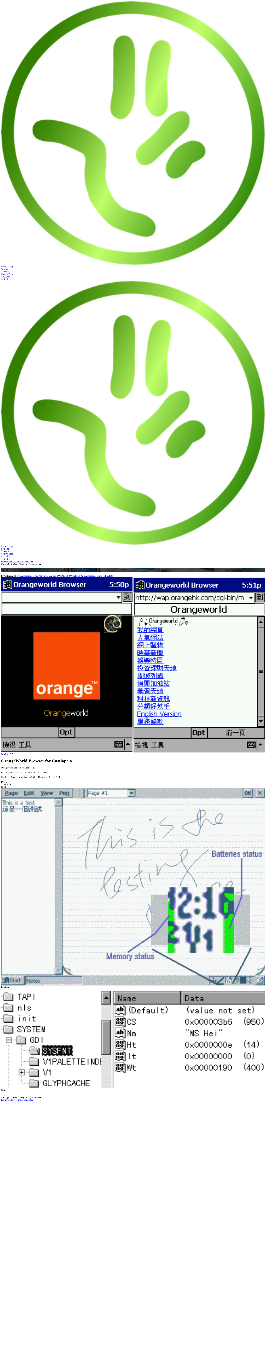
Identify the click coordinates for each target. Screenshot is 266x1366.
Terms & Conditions (24, 561)
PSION (69, 576)
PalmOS (77, 576)
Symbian (101, 576)
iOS (48, 576)
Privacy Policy (7, 561)
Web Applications (25, 576)
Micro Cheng (7, 267)
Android (54, 576)
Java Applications (89, 576)
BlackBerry (110, 576)
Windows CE (7, 754)
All (15, 576)
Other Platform (39, 576)
